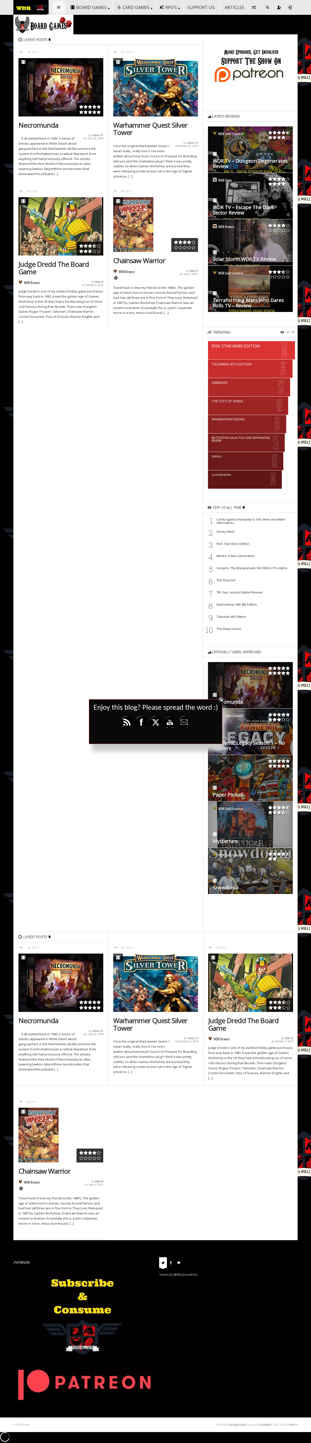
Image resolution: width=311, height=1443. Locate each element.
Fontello (266, 1425)
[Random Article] (254, 7)
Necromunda (38, 125)
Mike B (99, 281)
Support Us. (201, 7)
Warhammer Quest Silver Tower (150, 128)
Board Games (91, 7)
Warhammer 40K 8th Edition (236, 604)
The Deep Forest (228, 629)
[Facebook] (171, 1262)
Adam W (97, 135)
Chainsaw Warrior (139, 260)
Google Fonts (237, 1425)
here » (293, 1425)
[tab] (163, 1264)
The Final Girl (225, 580)
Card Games (135, 7)
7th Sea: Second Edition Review (239, 592)
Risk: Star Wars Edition (232, 543)
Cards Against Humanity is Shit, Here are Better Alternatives (250, 521)
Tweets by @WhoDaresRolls (178, 1275)
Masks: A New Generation (235, 556)
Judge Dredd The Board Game (53, 267)
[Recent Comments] (178, 1262)
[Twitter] (163, 1262)
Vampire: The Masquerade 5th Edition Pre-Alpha (251, 568)
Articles (234, 7)
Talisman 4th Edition (231, 616)
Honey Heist (225, 531)
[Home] (31, 7)
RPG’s (171, 7)
